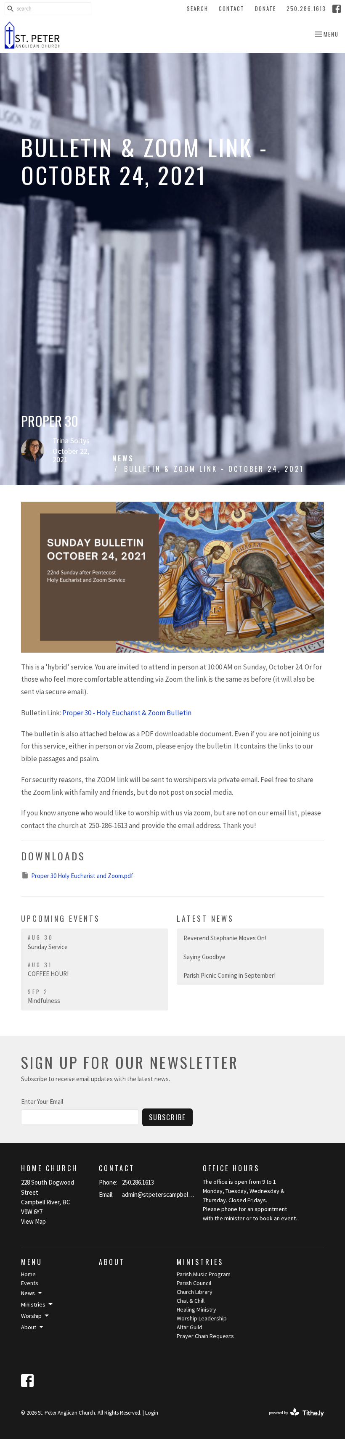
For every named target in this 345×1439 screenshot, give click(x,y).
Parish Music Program (204, 1274)
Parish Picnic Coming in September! (229, 975)
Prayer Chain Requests (205, 1336)
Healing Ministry (196, 1309)
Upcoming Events (60, 918)
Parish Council (194, 1283)
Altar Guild (189, 1327)
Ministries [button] (33, 1304)
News (123, 458)
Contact (231, 8)
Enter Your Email (42, 1102)
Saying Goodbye (204, 957)
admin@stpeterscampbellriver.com (158, 1194)
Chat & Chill (190, 1300)
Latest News (205, 918)
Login (151, 1412)
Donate (265, 8)
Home (28, 1274)
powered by (291, 1420)
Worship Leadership (202, 1318)
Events (29, 1283)
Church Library (194, 1292)
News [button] (28, 1293)
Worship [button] (31, 1316)
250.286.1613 (306, 8)
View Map (33, 1221)
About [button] (28, 1327)
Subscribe (167, 1117)
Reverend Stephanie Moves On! (224, 938)
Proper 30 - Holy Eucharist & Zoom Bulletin (126, 712)
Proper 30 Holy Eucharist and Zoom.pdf (82, 876)
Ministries (200, 1262)
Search (197, 8)
